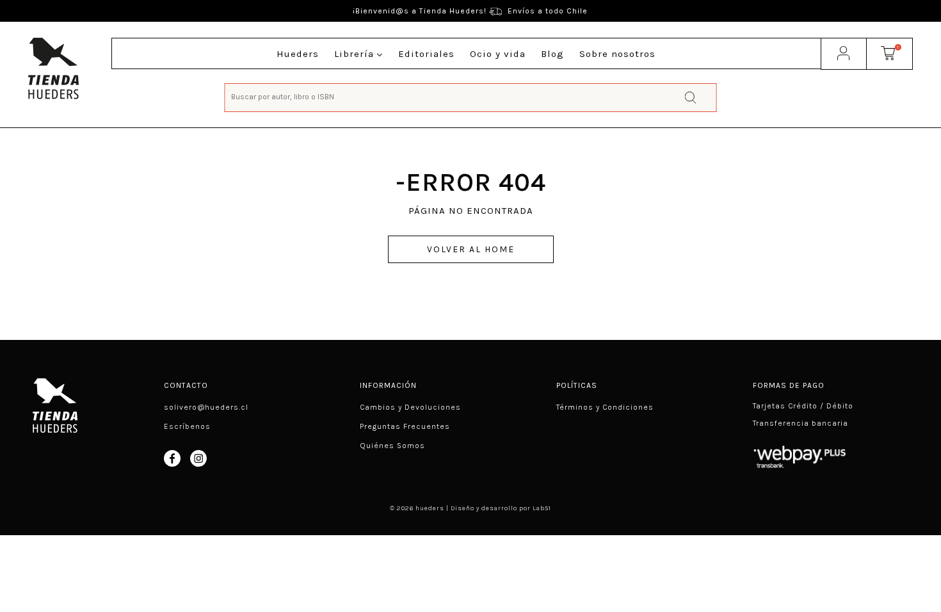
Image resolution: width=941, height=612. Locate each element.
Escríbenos (187, 426)
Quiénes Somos (392, 445)
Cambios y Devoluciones (410, 407)
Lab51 (542, 508)
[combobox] (470, 96)
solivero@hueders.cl (206, 407)
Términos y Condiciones (605, 407)
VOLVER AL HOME (471, 249)
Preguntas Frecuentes (405, 426)
